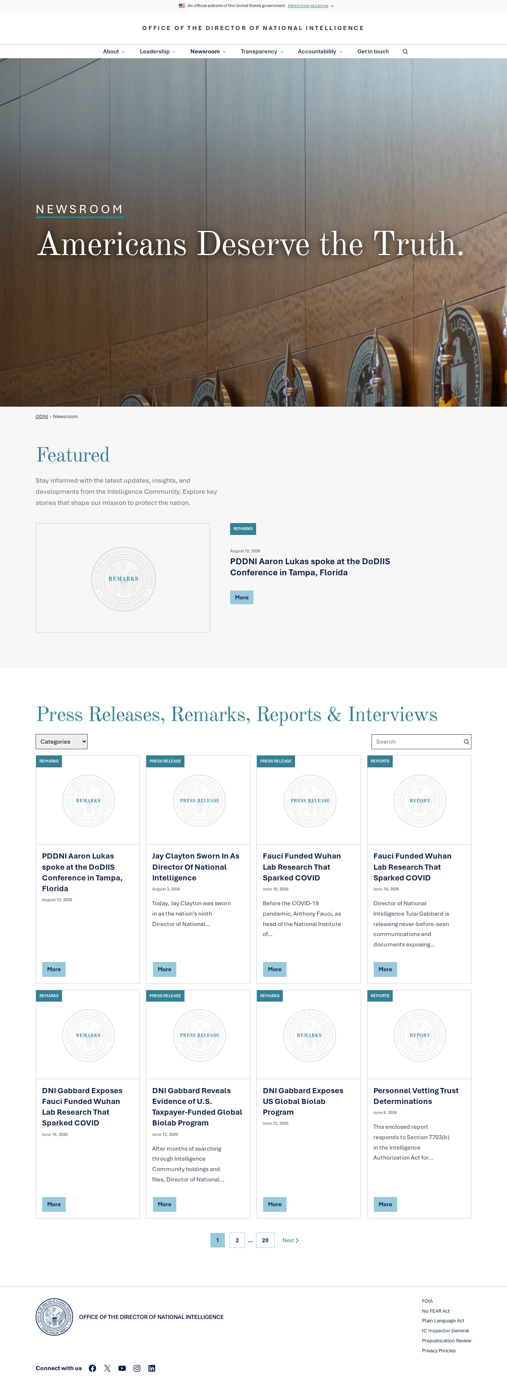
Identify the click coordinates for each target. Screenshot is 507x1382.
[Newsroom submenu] (224, 51)
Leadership (155, 51)
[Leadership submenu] (174, 51)
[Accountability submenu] (341, 51)
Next (288, 1240)
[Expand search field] (405, 51)
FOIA (427, 1301)
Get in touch (373, 51)
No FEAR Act (436, 1311)
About (111, 51)
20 (265, 1240)
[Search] (466, 742)
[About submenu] (123, 51)
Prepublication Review (446, 1341)
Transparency (259, 51)
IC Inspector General (445, 1331)
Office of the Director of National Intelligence (253, 28)
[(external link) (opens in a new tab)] (123, 577)
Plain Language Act (443, 1320)
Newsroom (205, 51)
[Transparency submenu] (282, 51)
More (242, 598)
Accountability (317, 51)
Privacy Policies (439, 1351)
